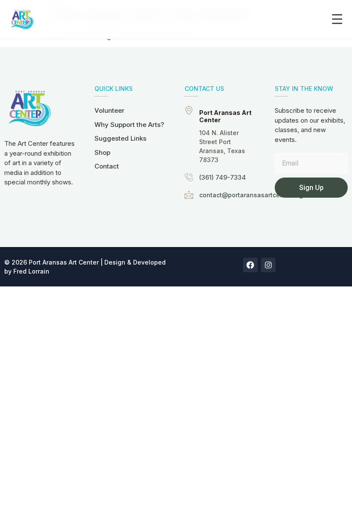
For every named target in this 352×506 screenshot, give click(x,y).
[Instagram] (268, 265)
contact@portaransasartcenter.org (251, 195)
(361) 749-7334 (222, 177)
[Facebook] (250, 265)
